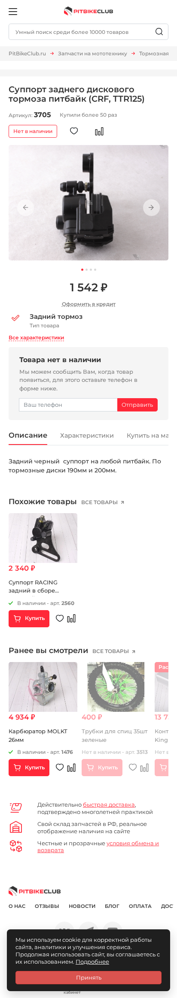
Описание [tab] (28, 435)
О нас (17, 906)
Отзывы (47, 906)
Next (151, 208)
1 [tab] (82, 270)
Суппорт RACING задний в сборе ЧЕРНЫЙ (33, 590)
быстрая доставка (109, 804)
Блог (112, 906)
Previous (25, 208)
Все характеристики (36, 337)
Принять (88, 977)
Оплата (140, 906)
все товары (100, 502)
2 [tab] (86, 270)
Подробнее (92, 961)
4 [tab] (95, 270)
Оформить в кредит (89, 304)
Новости (82, 906)
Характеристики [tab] (87, 435)
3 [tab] (91, 270)
